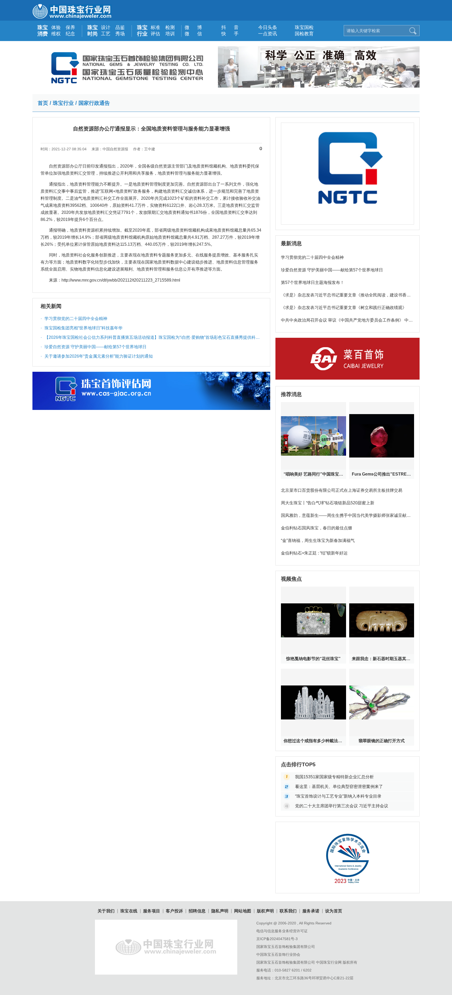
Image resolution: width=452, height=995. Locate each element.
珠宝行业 (142, 31)
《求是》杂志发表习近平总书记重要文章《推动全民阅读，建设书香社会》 (346, 297)
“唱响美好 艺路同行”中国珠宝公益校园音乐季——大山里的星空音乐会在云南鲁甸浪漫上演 (313, 474)
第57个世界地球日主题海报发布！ (312, 282)
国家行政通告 (94, 103)
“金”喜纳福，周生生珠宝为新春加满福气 (318, 540)
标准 (155, 27)
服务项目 (151, 911)
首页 (43, 103)
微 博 (190, 27)
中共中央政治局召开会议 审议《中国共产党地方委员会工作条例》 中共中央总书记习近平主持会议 (347, 322)
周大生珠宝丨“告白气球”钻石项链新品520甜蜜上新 (327, 503)
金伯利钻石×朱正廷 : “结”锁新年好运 (314, 553)
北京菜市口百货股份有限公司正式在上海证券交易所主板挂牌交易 (341, 490)
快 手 (227, 33)
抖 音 (227, 27)
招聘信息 (197, 911)
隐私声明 (220, 911)
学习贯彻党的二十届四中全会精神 (74, 318)
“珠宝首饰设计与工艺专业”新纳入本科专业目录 (338, 796)
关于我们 (106, 911)
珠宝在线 (129, 911)
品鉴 (120, 27)
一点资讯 (264, 33)
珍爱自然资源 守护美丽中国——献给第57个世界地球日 (93, 347)
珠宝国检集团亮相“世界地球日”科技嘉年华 (81, 328)
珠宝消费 (42, 31)
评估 (155, 33)
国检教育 (301, 33)
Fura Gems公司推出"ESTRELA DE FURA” (381, 474)
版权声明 (265, 911)
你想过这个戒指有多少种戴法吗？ (313, 741)
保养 (70, 27)
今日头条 (264, 27)
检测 (170, 27)
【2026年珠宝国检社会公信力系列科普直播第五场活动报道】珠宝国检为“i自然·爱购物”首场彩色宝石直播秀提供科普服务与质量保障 (150, 338)
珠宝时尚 (92, 31)
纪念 (70, 33)
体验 (56, 27)
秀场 (120, 33)
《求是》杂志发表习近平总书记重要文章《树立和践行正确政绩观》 (343, 307)
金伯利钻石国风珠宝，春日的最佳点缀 (316, 528)
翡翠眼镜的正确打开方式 (382, 741)
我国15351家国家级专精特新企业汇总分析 (334, 777)
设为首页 (333, 911)
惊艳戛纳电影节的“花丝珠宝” (313, 658)
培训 (170, 33)
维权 (56, 33)
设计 (105, 27)
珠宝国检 (301, 27)
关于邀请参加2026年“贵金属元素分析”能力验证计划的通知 (97, 356)
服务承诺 (311, 911)
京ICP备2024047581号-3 (277, 939)
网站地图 (242, 911)
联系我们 (288, 911)
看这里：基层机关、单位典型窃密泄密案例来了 (339, 786)
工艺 (105, 33)
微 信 (190, 33)
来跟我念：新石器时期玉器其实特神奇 (381, 658)
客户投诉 (174, 911)
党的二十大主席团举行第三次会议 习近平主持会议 (341, 806)
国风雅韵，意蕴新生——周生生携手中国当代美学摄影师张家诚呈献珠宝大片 (346, 517)
